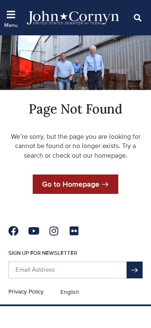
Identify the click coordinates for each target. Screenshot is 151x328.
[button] (137, 17)
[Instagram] (54, 231)
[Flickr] (74, 231)
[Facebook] (13, 231)
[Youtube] (33, 231)
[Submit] (135, 270)
